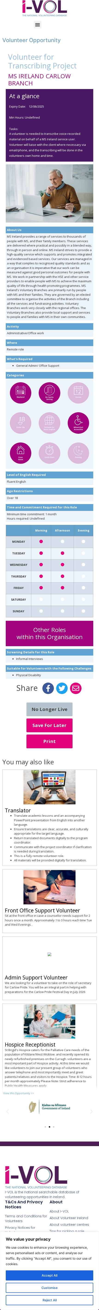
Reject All (50, 1300)
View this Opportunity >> (18, 1093)
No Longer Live (49, 709)
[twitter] (62, 688)
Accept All (49, 1275)
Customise (49, 1288)
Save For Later (49, 725)
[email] (76, 688)
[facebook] (48, 688)
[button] (37, 24)
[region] (49, 1271)
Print (49, 741)
